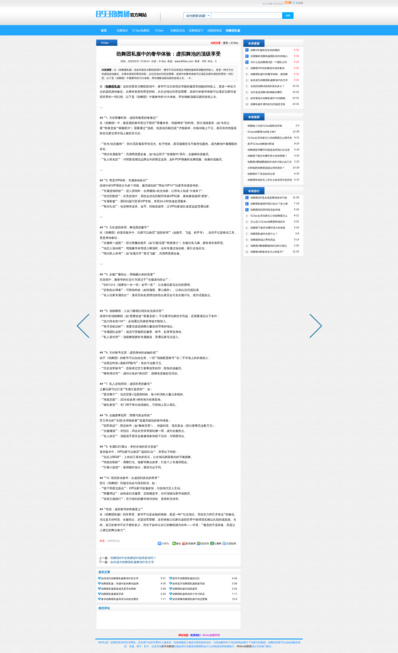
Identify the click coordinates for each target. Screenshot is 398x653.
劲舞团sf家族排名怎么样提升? (267, 251)
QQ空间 (204, 543)
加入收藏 (268, 3)
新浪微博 (191, 543)
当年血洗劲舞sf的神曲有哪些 (266, 92)
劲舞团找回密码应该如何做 (265, 209)
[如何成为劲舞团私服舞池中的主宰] (84, 326)
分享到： (166, 543)
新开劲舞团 (167, 646)
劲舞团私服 (113, 540)
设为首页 (279, 3)
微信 (178, 543)
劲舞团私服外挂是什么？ (264, 233)
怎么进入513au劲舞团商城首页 (267, 221)
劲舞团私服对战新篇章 (184, 588)
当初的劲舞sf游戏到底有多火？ (267, 86)
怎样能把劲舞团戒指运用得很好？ (266, 167)
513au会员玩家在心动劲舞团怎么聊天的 (270, 137)
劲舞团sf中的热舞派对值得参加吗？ (133, 558)
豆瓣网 (217, 543)
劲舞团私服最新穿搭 (112, 593)
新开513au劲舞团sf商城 (261, 143)
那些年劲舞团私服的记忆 (186, 578)
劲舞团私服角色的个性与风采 (188, 593)
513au (234, 43)
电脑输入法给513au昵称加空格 (265, 125)
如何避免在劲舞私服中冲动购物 (267, 98)
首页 (225, 43)
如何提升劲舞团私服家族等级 (188, 583)
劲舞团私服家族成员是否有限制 (118, 588)
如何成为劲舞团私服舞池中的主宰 (132, 562)
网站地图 (183, 635)
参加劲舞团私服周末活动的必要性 (119, 599)
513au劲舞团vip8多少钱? (262, 131)
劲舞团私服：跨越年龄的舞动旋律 (119, 583)
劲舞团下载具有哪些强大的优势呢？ (267, 155)
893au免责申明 (211, 635)
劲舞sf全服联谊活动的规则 (265, 50)
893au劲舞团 (244, 646)
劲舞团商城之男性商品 (262, 239)
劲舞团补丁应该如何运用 (261, 173)
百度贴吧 (231, 543)
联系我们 (195, 635)
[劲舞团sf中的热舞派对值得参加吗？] (315, 326)
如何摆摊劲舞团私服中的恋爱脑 (189, 599)
